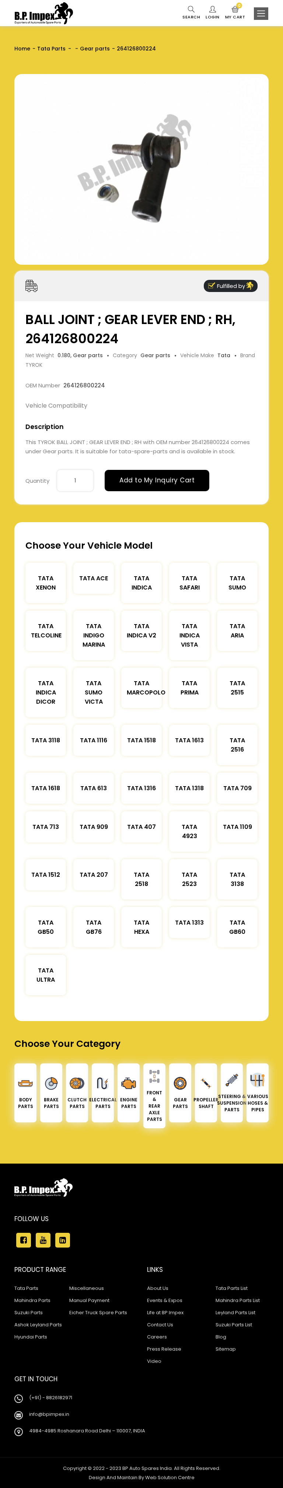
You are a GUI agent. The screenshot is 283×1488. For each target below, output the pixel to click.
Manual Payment (89, 1300)
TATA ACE (93, 578)
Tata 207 (94, 874)
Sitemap (226, 1348)
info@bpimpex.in (49, 1414)
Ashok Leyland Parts (38, 1324)
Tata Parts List (232, 1288)
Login (213, 17)
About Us (157, 1288)
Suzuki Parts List (234, 1324)
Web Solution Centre (170, 1477)
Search (191, 17)
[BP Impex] (44, 13)
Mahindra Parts (32, 1300)
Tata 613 (93, 788)
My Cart (235, 13)
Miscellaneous (86, 1288)
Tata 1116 (93, 740)
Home (22, 48)
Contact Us (160, 1324)
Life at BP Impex (165, 1312)
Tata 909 (94, 827)
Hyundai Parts (30, 1336)
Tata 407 (141, 827)
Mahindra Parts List (238, 1300)
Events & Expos (164, 1300)
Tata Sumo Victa (94, 692)
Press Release (164, 1348)
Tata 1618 (45, 788)
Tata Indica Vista (189, 635)
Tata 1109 (237, 827)
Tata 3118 (45, 740)
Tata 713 (45, 827)
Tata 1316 (141, 788)
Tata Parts (51, 48)
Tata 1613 (189, 740)
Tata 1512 (45, 874)
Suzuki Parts (28, 1312)
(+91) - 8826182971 (50, 1397)
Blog (221, 1336)
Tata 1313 (189, 922)
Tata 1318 (189, 788)
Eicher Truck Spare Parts (98, 1312)
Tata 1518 (141, 740)
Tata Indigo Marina (94, 635)
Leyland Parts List (235, 1312)
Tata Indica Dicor (46, 692)
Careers (157, 1336)
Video (154, 1361)
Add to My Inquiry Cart (157, 480)
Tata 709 (237, 788)
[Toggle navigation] (261, 13)
